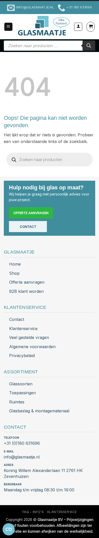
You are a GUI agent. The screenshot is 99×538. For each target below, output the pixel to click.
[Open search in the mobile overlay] (49, 46)
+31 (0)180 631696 (22, 443)
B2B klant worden (26, 291)
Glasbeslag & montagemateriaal (39, 410)
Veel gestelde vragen (29, 337)
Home (15, 264)
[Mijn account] (78, 27)
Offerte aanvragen (30, 213)
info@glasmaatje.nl (22, 457)
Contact (28, 227)
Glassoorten (20, 383)
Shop (14, 273)
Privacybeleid (22, 355)
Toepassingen (22, 392)
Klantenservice (23, 328)
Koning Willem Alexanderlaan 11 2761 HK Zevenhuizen (43, 473)
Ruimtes (16, 401)
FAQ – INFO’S (33, 512)
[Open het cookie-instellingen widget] (9, 529)
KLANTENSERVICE (62, 512)
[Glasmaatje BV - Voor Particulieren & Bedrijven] (43, 25)
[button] (8, 27)
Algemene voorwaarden (32, 346)
